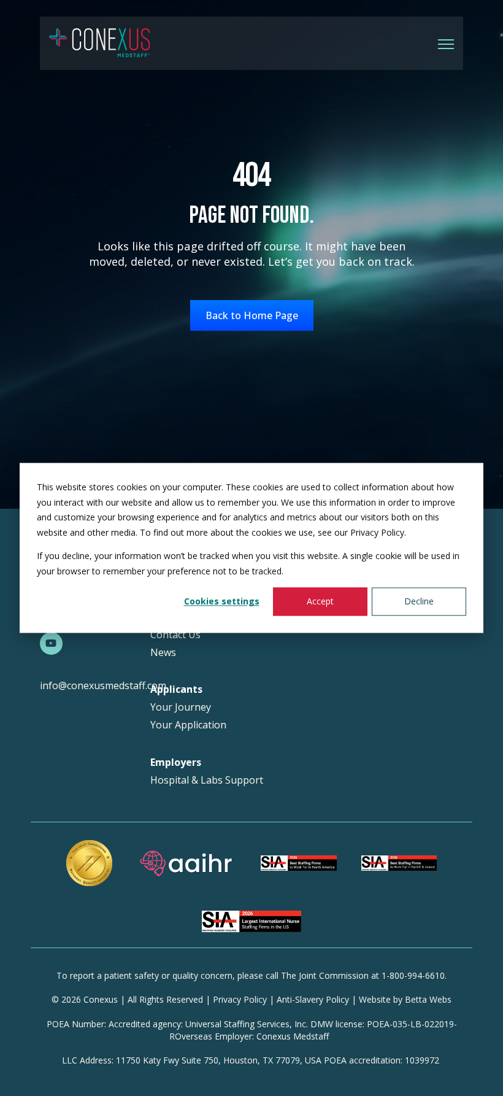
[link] (99, 42)
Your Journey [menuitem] (180, 707)
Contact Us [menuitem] (175, 634)
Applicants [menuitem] (176, 689)
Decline (419, 601)
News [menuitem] (163, 652)
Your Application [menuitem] (188, 725)
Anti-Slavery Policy (313, 999)
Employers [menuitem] (175, 762)
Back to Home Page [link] (251, 315)
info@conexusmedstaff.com (103, 685)
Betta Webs (428, 999)
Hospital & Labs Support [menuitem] (206, 780)
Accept (320, 601)
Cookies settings (221, 601)
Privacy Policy (240, 999)
